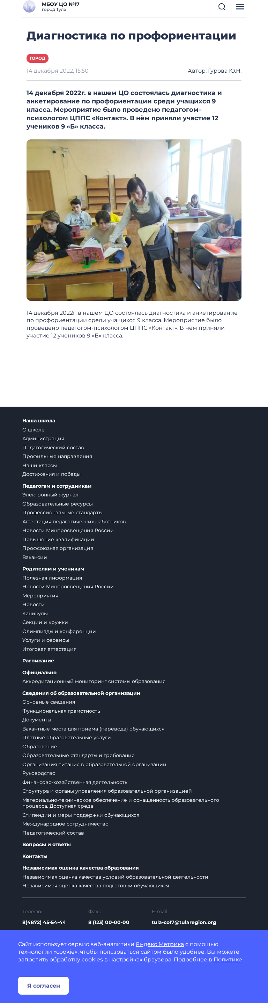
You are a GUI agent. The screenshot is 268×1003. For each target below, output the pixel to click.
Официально (39, 673)
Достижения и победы (51, 474)
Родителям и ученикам (53, 569)
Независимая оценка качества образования (80, 868)
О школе (33, 430)
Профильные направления (57, 456)
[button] (222, 6)
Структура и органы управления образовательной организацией (107, 791)
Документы (36, 720)
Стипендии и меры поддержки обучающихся (80, 815)
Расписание (38, 661)
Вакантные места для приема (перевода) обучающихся (93, 729)
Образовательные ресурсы (57, 504)
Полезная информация (52, 578)
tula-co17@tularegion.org (184, 922)
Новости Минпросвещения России (68, 530)
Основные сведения (48, 702)
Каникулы (35, 613)
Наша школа (38, 421)
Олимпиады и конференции (59, 631)
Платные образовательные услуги (66, 737)
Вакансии (34, 557)
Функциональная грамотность (61, 711)
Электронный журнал (50, 495)
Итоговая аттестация (49, 649)
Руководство (38, 773)
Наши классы (39, 465)
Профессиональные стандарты (62, 512)
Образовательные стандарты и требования (78, 755)
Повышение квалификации (58, 539)
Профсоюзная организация (57, 548)
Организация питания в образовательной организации (94, 764)
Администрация (43, 438)
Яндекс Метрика (160, 944)
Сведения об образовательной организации (81, 693)
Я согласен (43, 985)
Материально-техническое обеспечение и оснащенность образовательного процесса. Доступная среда (120, 803)
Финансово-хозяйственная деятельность (74, 782)
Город (37, 58)
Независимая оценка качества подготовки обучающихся (95, 885)
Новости (33, 604)
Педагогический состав (53, 447)
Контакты (34, 856)
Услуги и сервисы (45, 640)
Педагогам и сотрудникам (56, 486)
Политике (228, 959)
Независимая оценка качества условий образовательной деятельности (115, 877)
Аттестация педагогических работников (74, 521)
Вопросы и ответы (46, 845)
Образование (39, 746)
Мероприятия (40, 596)
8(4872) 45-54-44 (44, 922)
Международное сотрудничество (65, 824)
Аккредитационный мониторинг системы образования (93, 681)
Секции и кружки (45, 622)
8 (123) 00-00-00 (108, 922)
